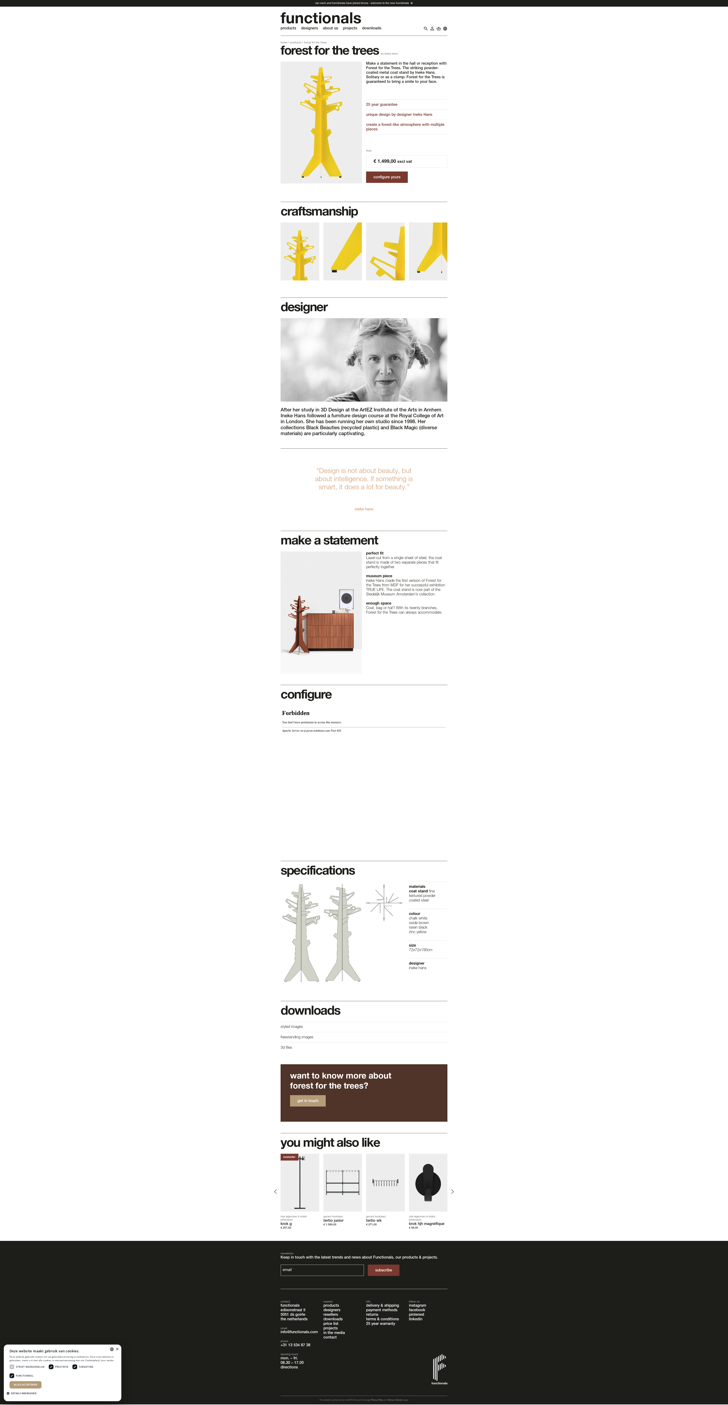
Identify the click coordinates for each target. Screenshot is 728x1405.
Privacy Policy (377, 1400)
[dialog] (62, 1373)
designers (331, 1310)
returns (372, 1315)
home (284, 43)
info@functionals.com (299, 1333)
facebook (417, 1310)
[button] (22, 1393)
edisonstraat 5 (293, 1310)
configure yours (386, 177)
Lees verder (107, 1360)
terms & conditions (382, 1319)
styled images (292, 1027)
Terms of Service (395, 1400)
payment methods (381, 1310)
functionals (290, 1306)
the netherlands (294, 1319)
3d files (286, 1048)
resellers (330, 1315)
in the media (334, 1333)
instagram (417, 1306)
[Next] (452, 1191)
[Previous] (276, 1191)
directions (289, 1368)
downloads (333, 1319)
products (295, 43)
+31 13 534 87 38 (295, 1346)
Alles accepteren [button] (25, 1384)
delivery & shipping (382, 1306)
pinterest (416, 1315)
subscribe (383, 1271)
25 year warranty (380, 1324)
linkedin (415, 1319)
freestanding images (297, 1037)
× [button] (117, 1349)
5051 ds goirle (293, 1315)
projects (330, 1329)
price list (330, 1324)
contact (330, 1338)
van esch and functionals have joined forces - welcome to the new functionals (362, 3)
